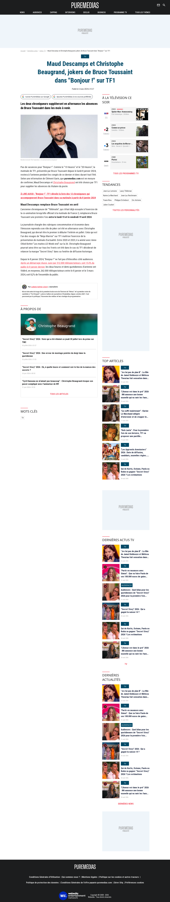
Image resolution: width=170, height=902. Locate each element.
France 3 (106, 149)
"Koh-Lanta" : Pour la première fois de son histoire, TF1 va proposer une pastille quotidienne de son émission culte (135, 436)
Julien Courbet (108, 205)
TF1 (106, 118)
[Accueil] (85, 5)
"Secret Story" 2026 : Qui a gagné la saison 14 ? (133, 610)
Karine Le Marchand (110, 195)
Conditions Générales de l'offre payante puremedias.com (86, 882)
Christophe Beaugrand (64, 182)
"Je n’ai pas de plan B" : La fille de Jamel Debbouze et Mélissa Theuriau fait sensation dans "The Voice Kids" (135, 376)
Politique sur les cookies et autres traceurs (119, 877)
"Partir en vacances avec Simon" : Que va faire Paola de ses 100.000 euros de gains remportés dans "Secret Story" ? (135, 576)
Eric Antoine (136, 200)
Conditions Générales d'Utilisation (44, 877)
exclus (86, 12)
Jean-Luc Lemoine (110, 191)
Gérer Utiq (118, 882)
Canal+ (106, 165)
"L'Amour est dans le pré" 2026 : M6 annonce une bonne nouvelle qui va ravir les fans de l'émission (135, 396)
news (22, 12)
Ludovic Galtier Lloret (39, 287)
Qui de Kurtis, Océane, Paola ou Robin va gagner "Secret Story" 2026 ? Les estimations (135, 472)
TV (23, 418)
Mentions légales (89, 877)
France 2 (106, 134)
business (102, 12)
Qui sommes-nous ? (71, 877)
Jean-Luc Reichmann (129, 195)
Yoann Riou (107, 200)
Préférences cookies (134, 882)
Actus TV (43, 51)
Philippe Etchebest (122, 200)
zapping (53, 12)
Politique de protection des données (42, 882)
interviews (70, 12)
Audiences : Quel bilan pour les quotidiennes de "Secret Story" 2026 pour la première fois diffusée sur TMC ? (135, 594)
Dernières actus (32, 51)
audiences (37, 12)
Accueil (23, 51)
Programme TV (120, 12)
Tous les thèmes (142, 12)
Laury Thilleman (126, 191)
